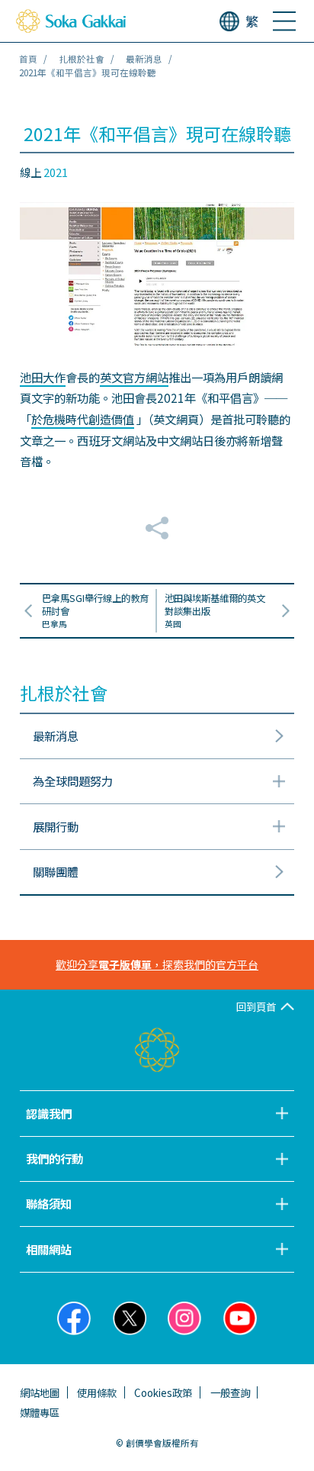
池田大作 (43, 377)
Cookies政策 (163, 1392)
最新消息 (144, 59)
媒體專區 (39, 1412)
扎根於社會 (81, 59)
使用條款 (97, 1392)
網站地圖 (39, 1392)
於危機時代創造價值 (82, 418)
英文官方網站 (134, 377)
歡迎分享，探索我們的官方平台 (157, 964)
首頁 (28, 59)
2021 (55, 172)
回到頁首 (256, 1006)
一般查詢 (230, 1392)
